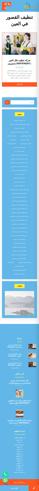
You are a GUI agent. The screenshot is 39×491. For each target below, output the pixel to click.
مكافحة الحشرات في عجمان (19, 258)
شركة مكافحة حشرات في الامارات (19, 232)
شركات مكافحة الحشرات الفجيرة (19, 155)
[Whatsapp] (5, 480)
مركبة (18, 440)
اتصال (18, 461)
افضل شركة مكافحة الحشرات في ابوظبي (19, 124)
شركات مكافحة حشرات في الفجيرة (19, 166)
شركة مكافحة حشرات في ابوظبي (19, 228)
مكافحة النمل (10, 262)
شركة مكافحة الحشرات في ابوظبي (19, 205)
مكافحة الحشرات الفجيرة (19, 243)
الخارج (18, 458)
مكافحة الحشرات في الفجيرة (19, 251)
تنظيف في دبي (12, 139)
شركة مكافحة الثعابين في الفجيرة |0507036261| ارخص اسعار (19, 421)
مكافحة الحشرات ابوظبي (19, 239)
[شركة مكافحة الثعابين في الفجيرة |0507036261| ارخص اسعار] (19, 413)
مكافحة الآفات (18, 438)
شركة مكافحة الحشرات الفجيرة (19, 201)
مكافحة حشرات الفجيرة (19, 274)
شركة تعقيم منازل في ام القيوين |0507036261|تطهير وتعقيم (19, 401)
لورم (18, 463)
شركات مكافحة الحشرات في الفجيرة (19, 162)
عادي (18, 451)
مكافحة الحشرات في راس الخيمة (19, 255)
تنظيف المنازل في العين (26, 136)
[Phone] (5, 474)
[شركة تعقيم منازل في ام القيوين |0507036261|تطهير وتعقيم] (19, 393)
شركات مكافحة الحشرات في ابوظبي (19, 159)
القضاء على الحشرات (19, 128)
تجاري (18, 449)
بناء (18, 442)
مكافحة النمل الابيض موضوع (19, 270)
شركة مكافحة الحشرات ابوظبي (19, 197)
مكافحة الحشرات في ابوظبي (19, 247)
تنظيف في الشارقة (11, 136)
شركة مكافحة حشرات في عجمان (19, 235)
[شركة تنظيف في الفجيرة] (30, 5)
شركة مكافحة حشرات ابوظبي (19, 224)
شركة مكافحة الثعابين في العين (19, 193)
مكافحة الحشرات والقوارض (24, 262)
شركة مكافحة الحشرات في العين (19, 208)
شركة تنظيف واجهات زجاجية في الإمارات (19, 189)
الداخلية (18, 456)
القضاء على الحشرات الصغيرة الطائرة (19, 132)
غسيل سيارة (18, 445)
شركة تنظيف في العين (19, 182)
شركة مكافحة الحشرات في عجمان (19, 220)
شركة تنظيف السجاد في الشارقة (19, 170)
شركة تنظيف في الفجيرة (19, 185)
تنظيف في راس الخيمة (25, 143)
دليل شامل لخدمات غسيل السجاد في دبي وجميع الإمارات (19, 381)
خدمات (18, 454)
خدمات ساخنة (18, 472)
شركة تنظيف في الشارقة (19, 178)
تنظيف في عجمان (11, 143)
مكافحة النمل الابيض (19, 266)
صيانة (18, 447)
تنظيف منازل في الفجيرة (19, 147)
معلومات (18, 465)
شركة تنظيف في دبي (19, 174)
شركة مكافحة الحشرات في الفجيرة (19, 212)
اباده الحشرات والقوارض (19, 120)
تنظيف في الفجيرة (25, 139)
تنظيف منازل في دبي (19, 151)
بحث (7, 102)
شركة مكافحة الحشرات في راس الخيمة (19, 216)
